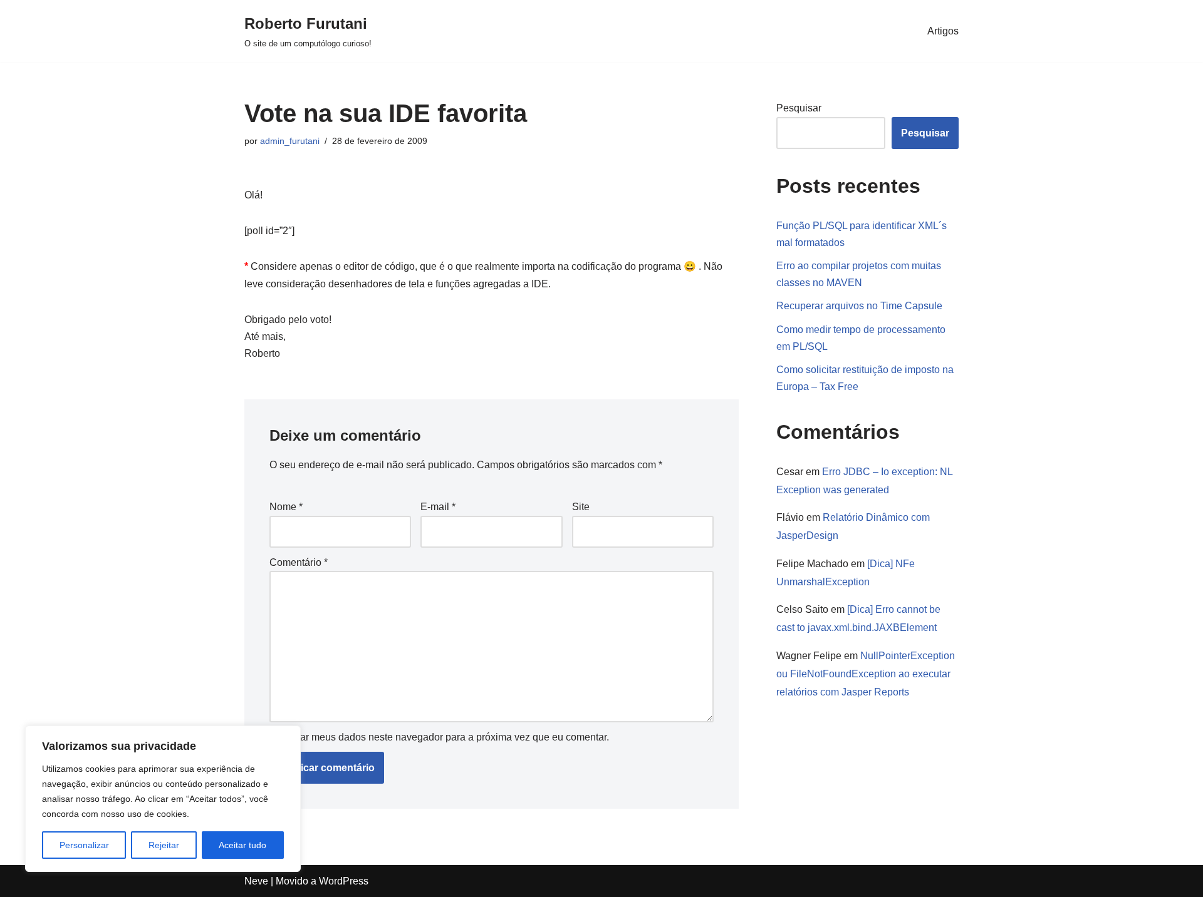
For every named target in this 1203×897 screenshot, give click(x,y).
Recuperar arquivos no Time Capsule (859, 305)
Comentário (298, 562)
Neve (256, 881)
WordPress (343, 881)
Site (581, 506)
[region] (163, 798)
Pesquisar (798, 108)
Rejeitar (163, 845)
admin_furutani (290, 141)
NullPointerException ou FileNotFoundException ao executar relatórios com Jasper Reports (865, 673)
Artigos (943, 31)
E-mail (438, 506)
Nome (286, 506)
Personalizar (84, 845)
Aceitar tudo (242, 845)
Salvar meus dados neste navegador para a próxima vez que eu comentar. (444, 737)
